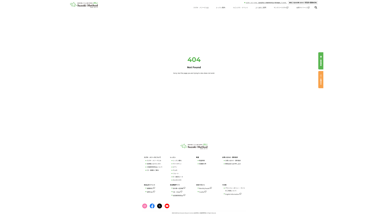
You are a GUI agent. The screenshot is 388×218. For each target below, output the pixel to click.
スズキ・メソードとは (201, 7)
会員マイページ (301, 7)
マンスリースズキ (280, 7)
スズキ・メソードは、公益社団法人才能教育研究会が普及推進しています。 (266, 2)
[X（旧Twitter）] (159, 206)
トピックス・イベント (240, 7)
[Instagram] (144, 206)
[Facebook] (152, 206)
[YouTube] (167, 206)
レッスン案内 (220, 7)
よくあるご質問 (261, 7)
